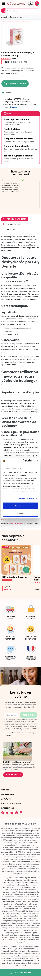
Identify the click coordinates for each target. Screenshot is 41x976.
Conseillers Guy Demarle (15, 840)
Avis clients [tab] (12, 229)
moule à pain (16, 523)
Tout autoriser (20, 506)
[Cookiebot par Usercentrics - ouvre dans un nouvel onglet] (24, 460)
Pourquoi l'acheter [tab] (16, 219)
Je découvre (11, 774)
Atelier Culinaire (9, 847)
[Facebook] (2, 812)
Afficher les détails (26, 499)
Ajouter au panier (22, 972)
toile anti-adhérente (32, 862)
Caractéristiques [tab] (14, 224)
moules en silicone (33, 852)
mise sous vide (8, 902)
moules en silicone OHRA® (11, 852)
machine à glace (31, 933)
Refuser (20, 513)
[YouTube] (11, 813)
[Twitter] (7, 812)
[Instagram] (21, 812)
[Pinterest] (16, 812)
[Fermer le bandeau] (37, 461)
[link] (10, 611)
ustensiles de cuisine (11, 880)
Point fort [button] (12, 114)
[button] (4, 3)
